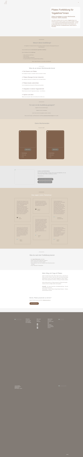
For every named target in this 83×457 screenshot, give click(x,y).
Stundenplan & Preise (50, 321)
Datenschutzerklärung (50, 326)
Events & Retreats (28, 321)
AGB (48, 323)
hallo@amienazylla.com (47, 300)
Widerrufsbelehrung (50, 325)
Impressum (49, 327)
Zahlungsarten (49, 324)
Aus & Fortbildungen (28, 322)
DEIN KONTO (49, 320)
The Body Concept (28, 320)
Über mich (38, 320)
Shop (48, 322)
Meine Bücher (38, 321)
